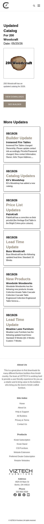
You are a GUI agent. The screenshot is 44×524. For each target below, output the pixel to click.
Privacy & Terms (22, 420)
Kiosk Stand (22, 444)
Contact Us (22, 424)
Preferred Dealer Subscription (22, 456)
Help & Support (22, 412)
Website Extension (22, 452)
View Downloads (14, 97)
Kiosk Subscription (22, 440)
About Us (22, 408)
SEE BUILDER (14, 104)
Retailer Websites (22, 461)
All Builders (22, 416)
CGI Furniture (22, 448)
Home (22, 403)
